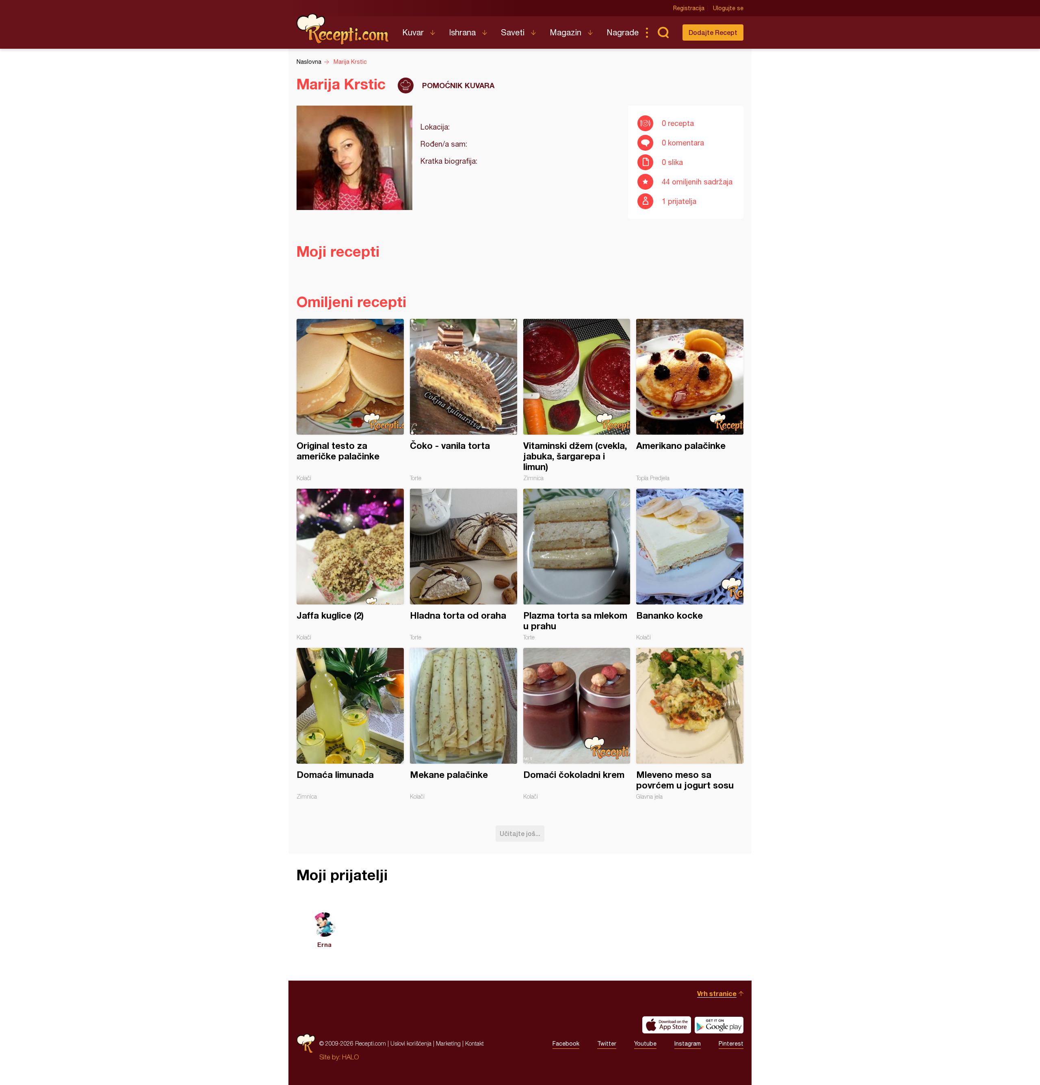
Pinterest (731, 1043)
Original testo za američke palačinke (350, 400)
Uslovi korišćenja (410, 1043)
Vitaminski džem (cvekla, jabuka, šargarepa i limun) (576, 400)
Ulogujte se (728, 8)
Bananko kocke (689, 565)
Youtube (645, 1043)
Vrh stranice (717, 993)
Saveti (512, 32)
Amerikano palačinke (689, 400)
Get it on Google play (719, 1024)
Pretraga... (663, 32)
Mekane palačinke (463, 724)
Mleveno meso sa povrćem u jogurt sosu (689, 724)
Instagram (687, 1043)
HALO (350, 1057)
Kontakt (474, 1043)
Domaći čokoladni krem (576, 724)
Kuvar (413, 32)
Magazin (565, 32)
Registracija (688, 8)
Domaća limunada (350, 724)
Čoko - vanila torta (463, 400)
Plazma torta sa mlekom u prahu (576, 565)
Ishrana (462, 32)
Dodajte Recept (713, 32)
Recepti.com (343, 29)
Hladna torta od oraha (463, 565)
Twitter (606, 1043)
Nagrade (623, 32)
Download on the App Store (666, 1024)
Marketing (448, 1043)
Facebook (565, 1043)
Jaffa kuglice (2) (350, 565)
